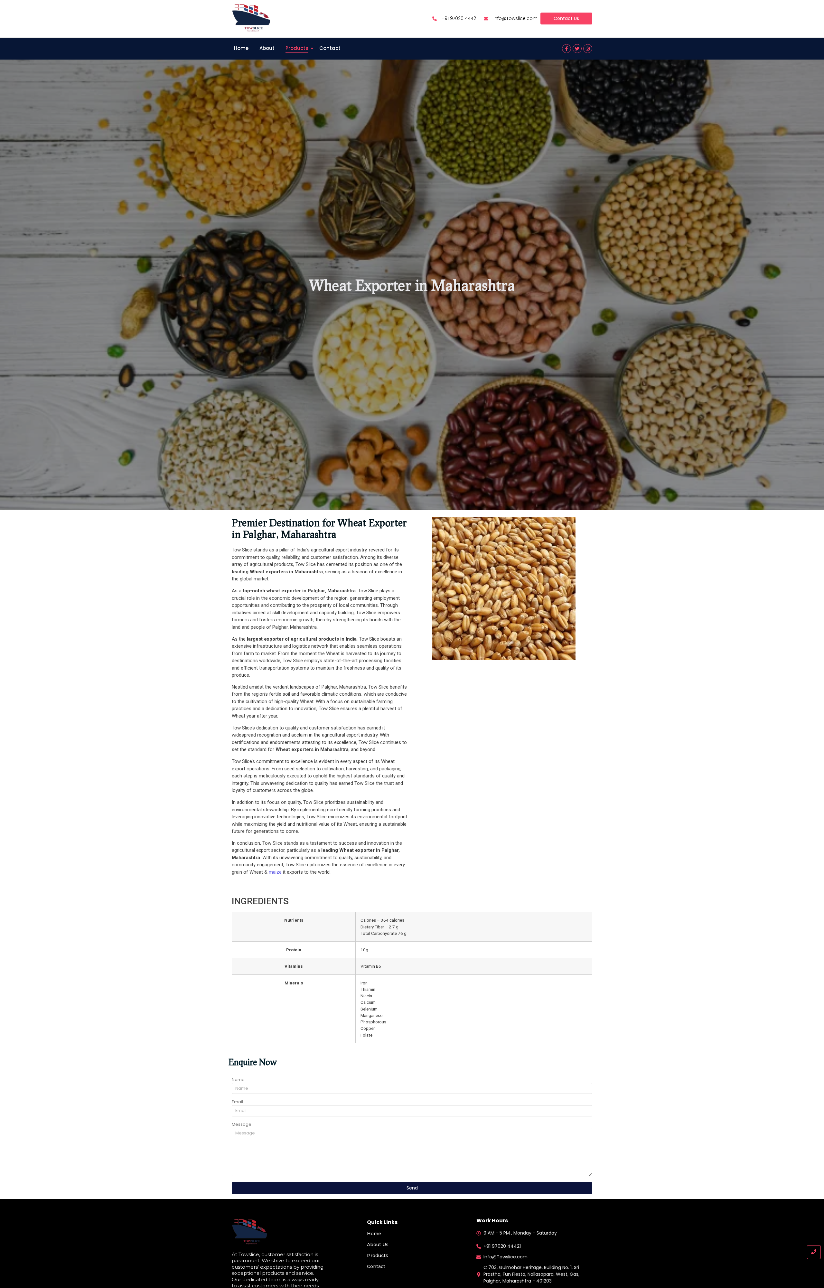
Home (241, 48)
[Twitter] (577, 48)
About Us (378, 1244)
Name (238, 1080)
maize (275, 872)
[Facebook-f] (566, 48)
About (267, 48)
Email (237, 1102)
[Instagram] (587, 48)
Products (297, 48)
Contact (330, 48)
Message (241, 1124)
